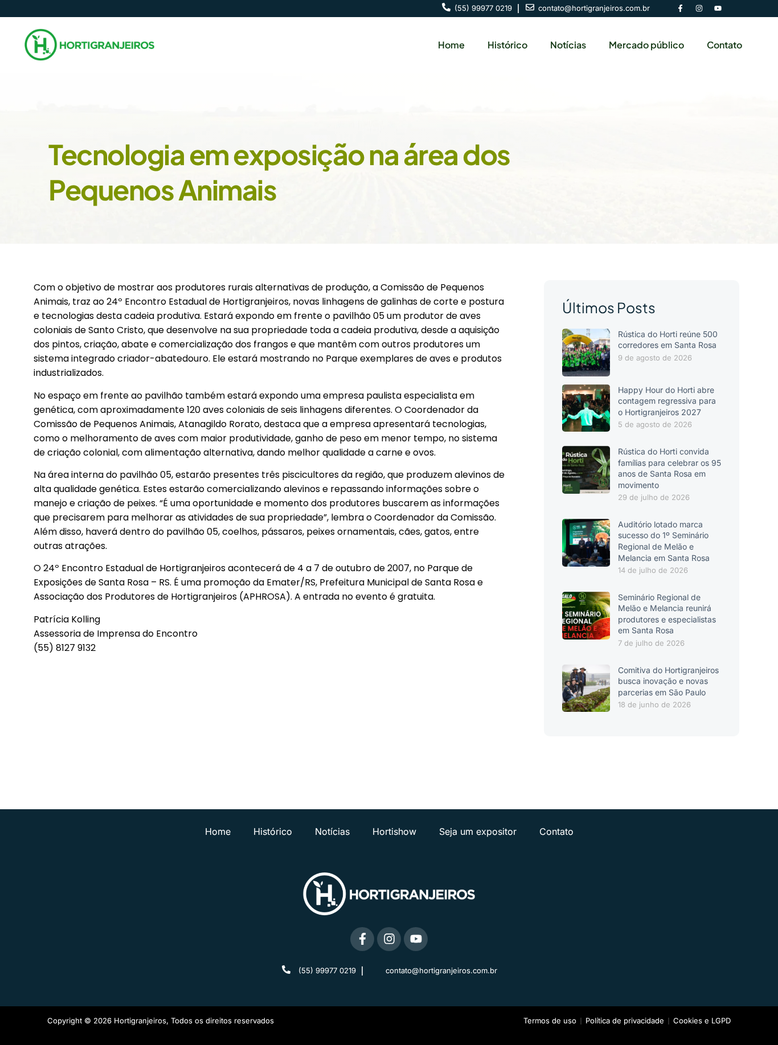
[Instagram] (698, 8)
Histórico (507, 45)
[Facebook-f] (680, 8)
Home (451, 45)
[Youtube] (717, 8)
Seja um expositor (478, 831)
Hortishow (394, 831)
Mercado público (646, 45)
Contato (724, 45)
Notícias (568, 45)
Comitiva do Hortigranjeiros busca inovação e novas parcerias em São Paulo (668, 681)
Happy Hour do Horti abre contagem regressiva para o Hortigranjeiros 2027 (667, 401)
